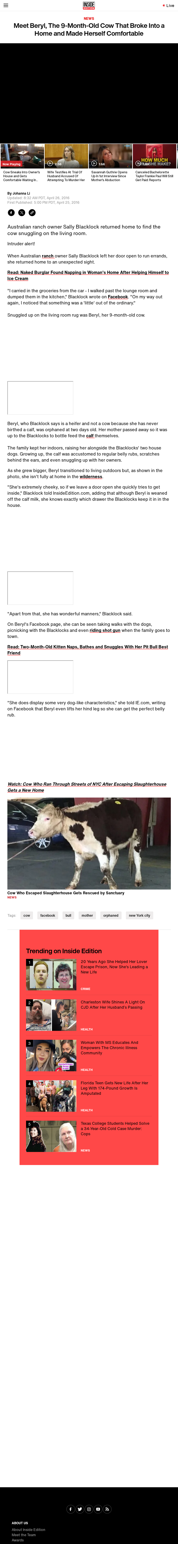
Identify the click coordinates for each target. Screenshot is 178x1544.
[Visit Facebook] (70, 1509)
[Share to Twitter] (22, 213)
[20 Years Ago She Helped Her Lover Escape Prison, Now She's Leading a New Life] (89, 974)
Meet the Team (24, 1534)
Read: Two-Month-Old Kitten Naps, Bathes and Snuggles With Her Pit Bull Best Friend (87, 650)
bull (68, 915)
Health (87, 1029)
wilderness (91, 476)
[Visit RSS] (107, 1509)
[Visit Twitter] (80, 1509)
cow (26, 915)
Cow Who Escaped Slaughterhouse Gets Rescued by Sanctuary (65, 892)
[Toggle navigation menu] (5, 5)
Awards (18, 1540)
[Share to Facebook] (11, 213)
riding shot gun (105, 630)
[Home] (89, 5)
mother (87, 915)
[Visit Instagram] (89, 1509)
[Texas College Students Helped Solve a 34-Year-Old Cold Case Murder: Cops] (89, 1136)
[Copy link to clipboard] (32, 213)
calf (90, 435)
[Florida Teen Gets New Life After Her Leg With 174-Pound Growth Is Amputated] (89, 1096)
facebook (47, 915)
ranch (48, 256)
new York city (139, 915)
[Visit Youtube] (98, 1509)
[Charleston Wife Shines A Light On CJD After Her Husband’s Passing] (89, 1015)
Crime (85, 988)
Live (170, 5)
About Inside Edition (28, 1529)
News (89, 18)
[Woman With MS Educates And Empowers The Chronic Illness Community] (89, 1055)
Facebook (118, 297)
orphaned (111, 915)
